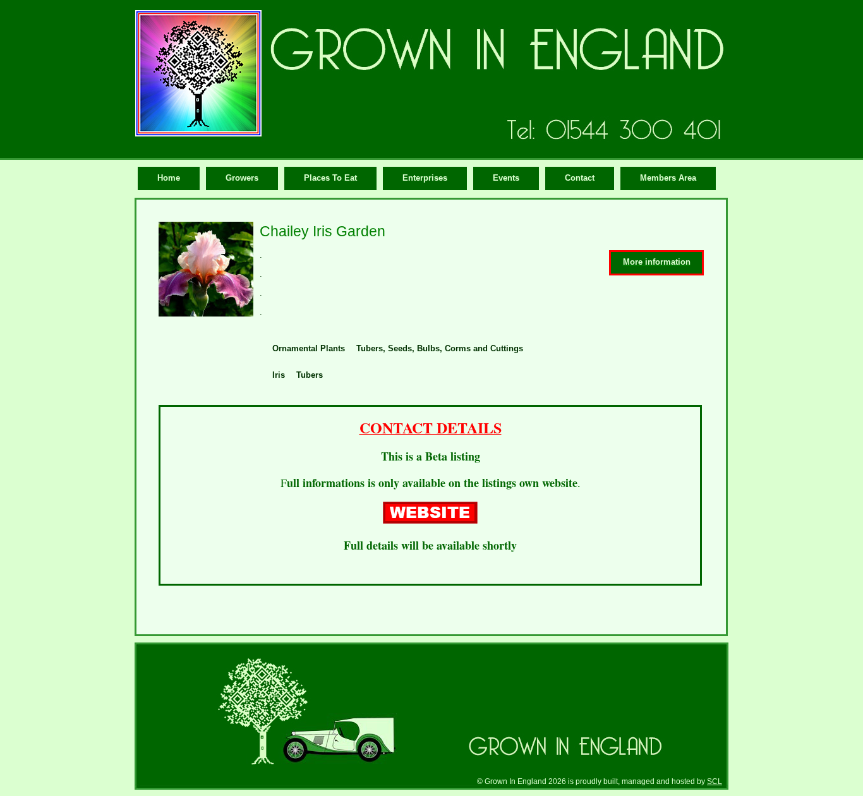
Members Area (668, 178)
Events (506, 178)
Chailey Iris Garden (322, 231)
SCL (714, 781)
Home (168, 178)
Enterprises (424, 178)
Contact (579, 178)
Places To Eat (330, 178)
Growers (242, 178)
